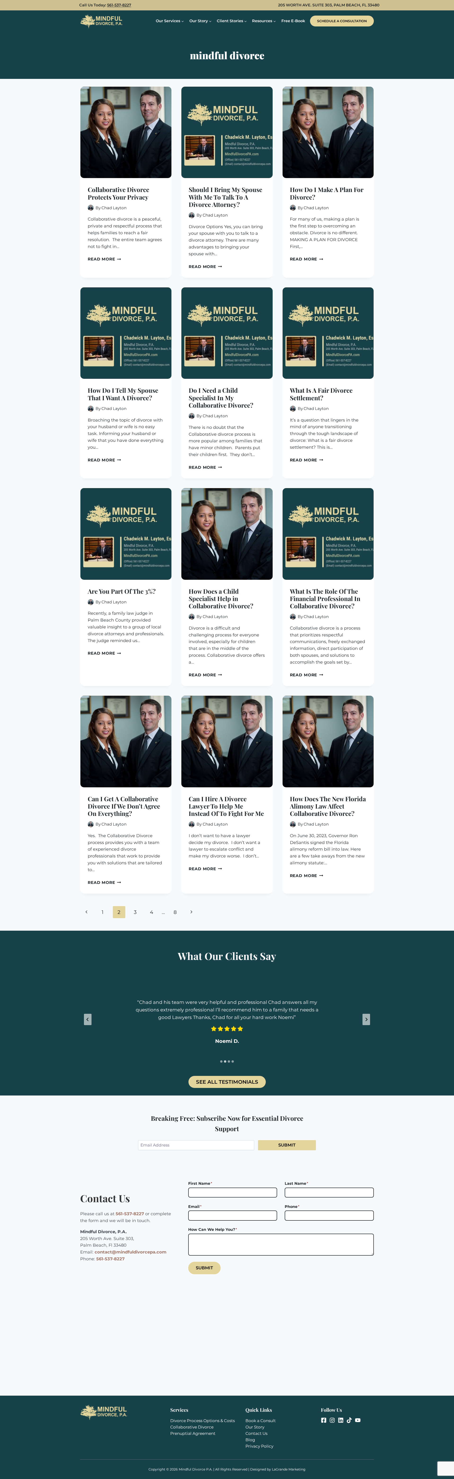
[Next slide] (366, 1019)
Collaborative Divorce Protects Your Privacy (118, 193)
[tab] (221, 1061)
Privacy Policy (259, 1446)
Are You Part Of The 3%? (122, 591)
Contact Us (256, 1433)
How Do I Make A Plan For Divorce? (326, 193)
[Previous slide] (88, 1019)
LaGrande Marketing (289, 1469)
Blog (250, 1439)
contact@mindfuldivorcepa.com (130, 1252)
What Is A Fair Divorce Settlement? (321, 394)
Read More (104, 259)
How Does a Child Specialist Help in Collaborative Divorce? (221, 598)
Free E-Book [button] (293, 21)
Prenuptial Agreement (192, 1433)
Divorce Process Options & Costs (202, 1420)
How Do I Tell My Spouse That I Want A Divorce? (123, 394)
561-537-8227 (119, 5)
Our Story (254, 1427)
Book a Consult (260, 1420)
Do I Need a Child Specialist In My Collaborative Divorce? (221, 397)
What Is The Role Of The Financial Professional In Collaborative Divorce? (325, 598)
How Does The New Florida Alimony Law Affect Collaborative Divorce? (328, 806)
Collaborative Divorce (192, 1427)
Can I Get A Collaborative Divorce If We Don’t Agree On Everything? (124, 806)
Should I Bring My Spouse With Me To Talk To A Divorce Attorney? (225, 196)
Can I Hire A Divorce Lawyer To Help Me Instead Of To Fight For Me (226, 806)
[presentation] (126, 132)
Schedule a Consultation (342, 21)
